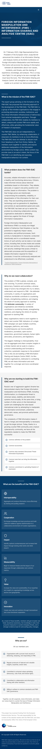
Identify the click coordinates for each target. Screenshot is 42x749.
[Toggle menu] (38, 10)
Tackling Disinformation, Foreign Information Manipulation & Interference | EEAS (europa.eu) (21, 263)
